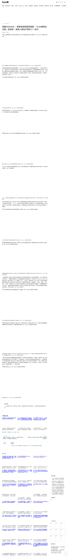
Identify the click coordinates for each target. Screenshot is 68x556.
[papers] (61, 2)
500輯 (5, 23)
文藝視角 (31, 5)
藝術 (15, 432)
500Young (21, 5)
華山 (18, 432)
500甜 (16, 5)
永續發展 (9, 432)
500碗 (26, 5)
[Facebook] (57, 2)
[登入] (62, 2)
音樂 (13, 432)
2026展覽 (63, 5)
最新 (3, 5)
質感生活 (36, 5)
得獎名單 (7, 5)
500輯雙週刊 (57, 5)
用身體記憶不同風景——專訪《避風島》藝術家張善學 (58, 547)
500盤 (12, 5)
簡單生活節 (4, 432)
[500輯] (5, 2)
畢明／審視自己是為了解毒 (56, 552)
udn (2, 23)
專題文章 (47, 5)
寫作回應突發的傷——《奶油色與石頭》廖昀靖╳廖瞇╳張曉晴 (58, 550)
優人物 (51, 5)
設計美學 (41, 5)
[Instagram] (59, 2)
